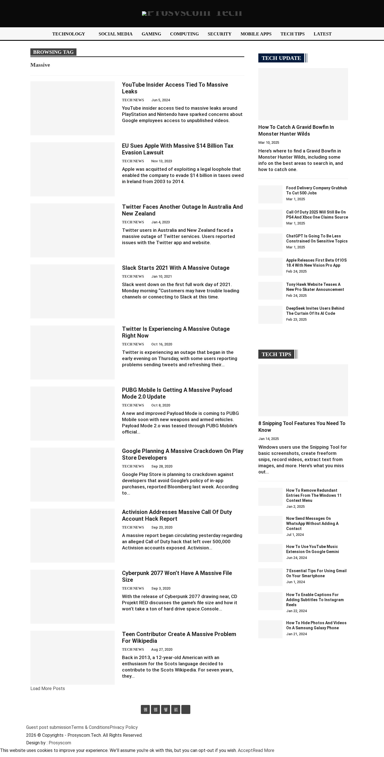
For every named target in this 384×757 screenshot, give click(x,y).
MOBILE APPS (256, 34)
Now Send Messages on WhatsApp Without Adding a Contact (312, 523)
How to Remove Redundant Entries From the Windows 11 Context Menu (314, 495)
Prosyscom (60, 742)
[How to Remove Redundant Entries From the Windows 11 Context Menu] (270, 497)
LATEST (323, 34)
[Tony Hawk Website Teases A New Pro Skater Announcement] (270, 291)
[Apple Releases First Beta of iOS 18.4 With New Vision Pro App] (270, 267)
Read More (263, 750)
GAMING (151, 34)
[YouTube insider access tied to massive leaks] (72, 108)
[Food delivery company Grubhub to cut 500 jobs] (270, 194)
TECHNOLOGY (68, 34)
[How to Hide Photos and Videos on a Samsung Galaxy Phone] (270, 629)
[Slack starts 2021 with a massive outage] (72, 291)
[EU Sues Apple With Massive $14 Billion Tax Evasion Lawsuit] (72, 169)
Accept (245, 750)
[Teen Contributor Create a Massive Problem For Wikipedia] (72, 658)
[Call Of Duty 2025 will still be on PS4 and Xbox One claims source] (270, 219)
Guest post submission (48, 727)
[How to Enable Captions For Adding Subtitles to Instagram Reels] (270, 601)
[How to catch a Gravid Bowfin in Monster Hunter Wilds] (303, 94)
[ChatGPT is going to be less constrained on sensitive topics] (270, 242)
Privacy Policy (124, 727)
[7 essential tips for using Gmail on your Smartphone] (270, 577)
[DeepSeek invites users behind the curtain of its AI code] (270, 315)
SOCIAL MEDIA (116, 34)
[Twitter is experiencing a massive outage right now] (72, 352)
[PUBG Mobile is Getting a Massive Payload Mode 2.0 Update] (72, 414)
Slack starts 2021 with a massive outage (175, 267)
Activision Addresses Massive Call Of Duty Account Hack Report (177, 515)
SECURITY (220, 34)
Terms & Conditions (90, 727)
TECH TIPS (293, 34)
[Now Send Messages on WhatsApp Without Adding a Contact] (270, 525)
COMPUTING (184, 34)
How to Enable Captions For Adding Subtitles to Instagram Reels (315, 599)
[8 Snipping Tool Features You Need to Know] (303, 390)
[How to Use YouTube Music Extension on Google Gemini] (270, 553)
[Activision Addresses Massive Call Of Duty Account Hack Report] (72, 536)
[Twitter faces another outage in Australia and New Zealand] (72, 230)
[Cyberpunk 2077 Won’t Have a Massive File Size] (72, 597)
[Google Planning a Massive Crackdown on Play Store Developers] (72, 475)
